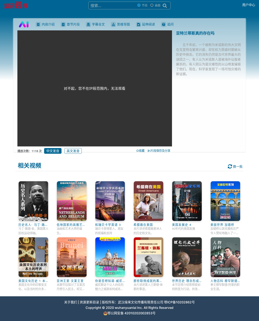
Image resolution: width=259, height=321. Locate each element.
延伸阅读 (148, 24)
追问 (170, 24)
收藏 (143, 151)
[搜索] (165, 5)
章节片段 (73, 24)
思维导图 (123, 24)
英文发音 (73, 151)
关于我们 (70, 302)
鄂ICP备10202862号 (179, 302)
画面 (157, 5)
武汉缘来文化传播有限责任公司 (140, 302)
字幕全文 (98, 24)
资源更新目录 (89, 302)
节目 (145, 5)
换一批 (237, 166)
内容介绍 (48, 24)
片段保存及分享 (161, 151)
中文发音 (52, 151)
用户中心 (248, 5)
